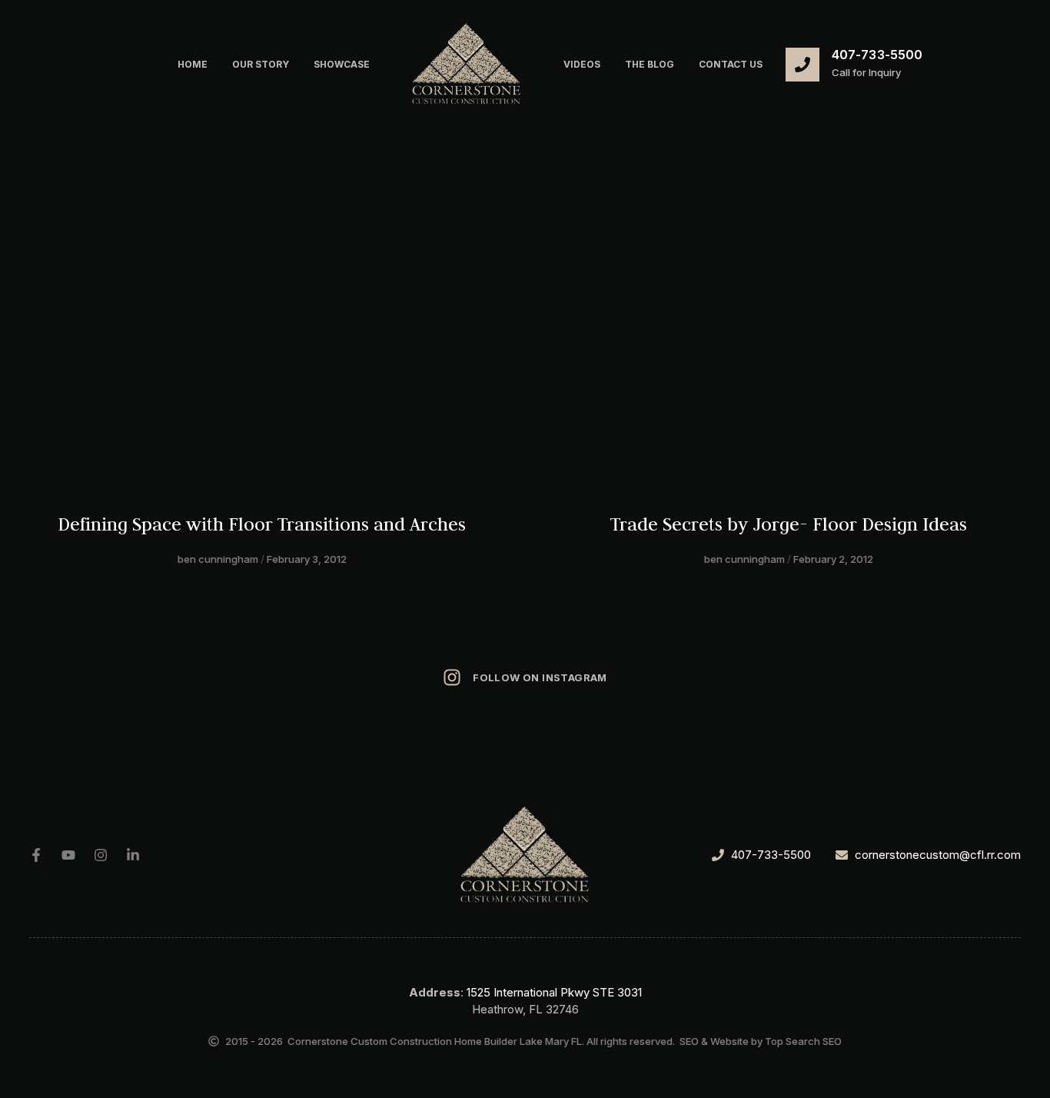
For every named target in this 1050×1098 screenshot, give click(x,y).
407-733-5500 (877, 54)
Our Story (260, 64)
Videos (581, 64)
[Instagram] (101, 855)
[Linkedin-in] (133, 855)
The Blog (649, 64)
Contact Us (731, 64)
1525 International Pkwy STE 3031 (554, 992)
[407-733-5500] (802, 65)
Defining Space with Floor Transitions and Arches (262, 524)
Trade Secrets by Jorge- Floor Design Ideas (788, 524)
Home (193, 64)
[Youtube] (68, 855)
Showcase (342, 64)
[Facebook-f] (36, 855)
